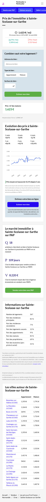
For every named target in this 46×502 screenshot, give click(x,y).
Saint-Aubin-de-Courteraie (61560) (12, 448)
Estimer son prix (25, 10)
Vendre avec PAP (9, 10)
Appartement (11, 75)
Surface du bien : (10, 81)
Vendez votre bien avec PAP (23, 290)
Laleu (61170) (11, 421)
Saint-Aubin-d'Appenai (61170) (10, 440)
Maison (22, 75)
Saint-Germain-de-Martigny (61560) (12, 432)
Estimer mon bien (23, 204)
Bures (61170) (11, 412)
